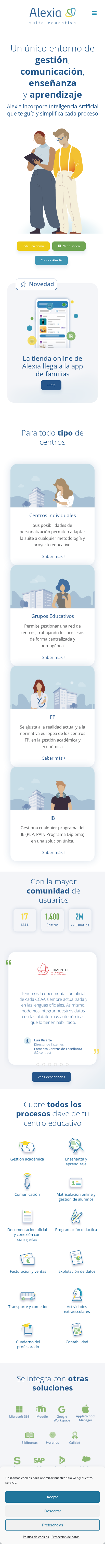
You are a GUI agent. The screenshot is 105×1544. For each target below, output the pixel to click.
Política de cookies (36, 1537)
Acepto (52, 1497)
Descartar (52, 1511)
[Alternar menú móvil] (94, 13)
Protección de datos (65, 1537)
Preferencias (52, 1525)
